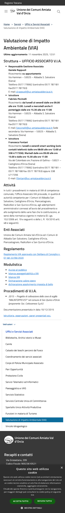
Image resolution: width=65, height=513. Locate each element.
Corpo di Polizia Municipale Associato (24, 363)
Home (7, 24)
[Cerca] (58, 11)
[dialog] (32, 489)
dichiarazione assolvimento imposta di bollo (30, 284)
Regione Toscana (13, 3)
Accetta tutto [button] (20, 501)
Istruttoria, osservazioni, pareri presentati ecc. (27, 315)
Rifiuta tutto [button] (44, 501)
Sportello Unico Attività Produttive (23, 407)
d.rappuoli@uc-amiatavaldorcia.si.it (34, 91)
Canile (9, 344)
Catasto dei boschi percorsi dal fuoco (24, 350)
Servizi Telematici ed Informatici (22, 382)
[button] (32, 507)
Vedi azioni (8, 324)
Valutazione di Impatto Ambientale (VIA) (26, 420)
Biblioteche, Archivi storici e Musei (23, 337)
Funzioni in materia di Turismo (21, 413)
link (32, 495)
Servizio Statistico (15, 394)
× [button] (61, 468)
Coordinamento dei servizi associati (24, 356)
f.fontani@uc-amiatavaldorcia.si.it (33, 178)
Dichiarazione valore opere (22, 280)
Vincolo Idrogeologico (16, 426)
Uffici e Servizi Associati (37, 24)
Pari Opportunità (14, 369)
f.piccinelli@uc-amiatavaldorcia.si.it (34, 128)
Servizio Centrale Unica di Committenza (26, 401)
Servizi (17, 24)
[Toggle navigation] (6, 11)
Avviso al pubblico (17, 270)
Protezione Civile (14, 375)
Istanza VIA (14, 277)
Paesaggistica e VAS (16, 388)
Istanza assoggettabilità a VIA (23, 273)
